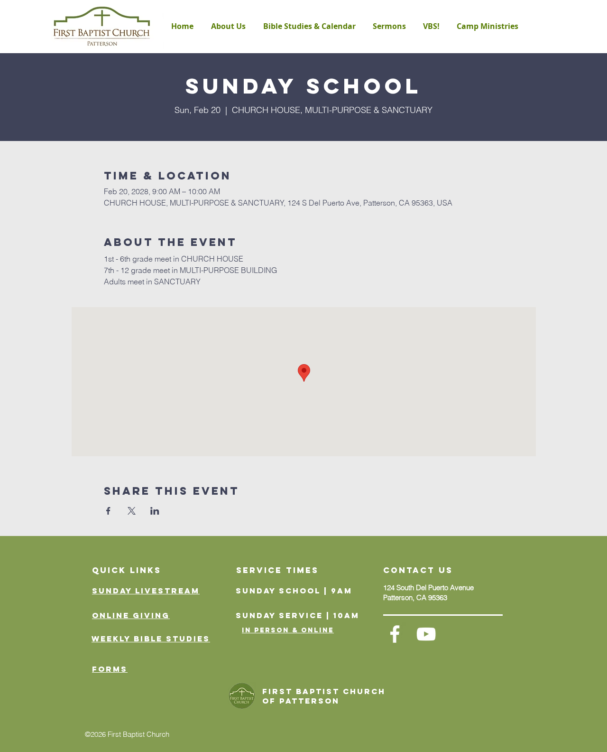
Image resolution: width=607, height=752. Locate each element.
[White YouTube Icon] (426, 634)
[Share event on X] (131, 511)
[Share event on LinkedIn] (154, 511)
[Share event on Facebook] (108, 511)
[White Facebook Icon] (394, 634)
